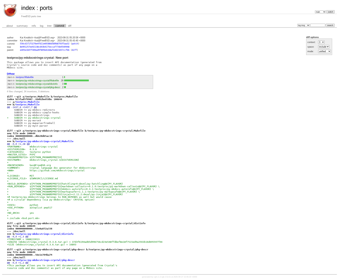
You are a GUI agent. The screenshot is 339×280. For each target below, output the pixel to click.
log (41, 25)
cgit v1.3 (157, 277)
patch (75, 43)
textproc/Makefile (25, 77)
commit (59, 25)
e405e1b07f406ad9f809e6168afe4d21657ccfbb (44, 50)
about (9, 25)
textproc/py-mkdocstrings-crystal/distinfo (37, 84)
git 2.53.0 (166, 277)
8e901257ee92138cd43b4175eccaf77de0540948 (44, 47)
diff (69, 25)
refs (34, 25)
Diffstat (10, 73)
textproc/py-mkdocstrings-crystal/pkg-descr (38, 87)
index (28, 8)
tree (49, 25)
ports (46, 8)
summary (22, 25)
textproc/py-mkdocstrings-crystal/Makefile (37, 80)
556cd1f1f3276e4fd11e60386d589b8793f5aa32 (44, 43)
